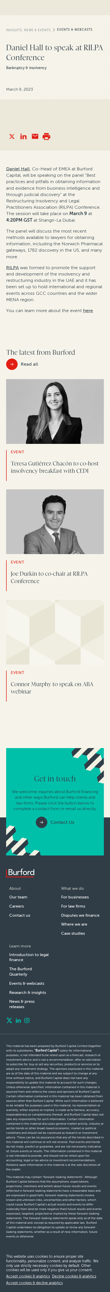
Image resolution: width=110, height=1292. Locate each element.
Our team (18, 897)
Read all (29, 364)
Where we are (74, 924)
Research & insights (27, 992)
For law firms (73, 906)
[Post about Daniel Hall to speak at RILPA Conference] (12, 136)
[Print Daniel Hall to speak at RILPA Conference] (46, 136)
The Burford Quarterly (20, 971)
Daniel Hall (18, 169)
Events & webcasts (75, 29)
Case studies (73, 933)
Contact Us (62, 822)
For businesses (75, 897)
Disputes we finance (80, 915)
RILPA (12, 267)
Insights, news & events (28, 30)
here (88, 310)
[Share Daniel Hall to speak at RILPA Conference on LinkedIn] (23, 136)
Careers (16, 906)
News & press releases (22, 1004)
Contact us (19, 915)
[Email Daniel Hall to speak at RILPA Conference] (35, 136)
